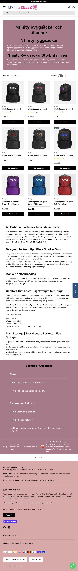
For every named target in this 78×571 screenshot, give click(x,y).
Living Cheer (11, 566)
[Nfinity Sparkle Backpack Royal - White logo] (39, 185)
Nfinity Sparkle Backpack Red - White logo (63, 202)
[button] (73, 7)
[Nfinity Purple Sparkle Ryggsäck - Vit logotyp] (13, 185)
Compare (53, 76)
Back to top (39, 457)
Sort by (6, 76)
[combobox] (39, 13)
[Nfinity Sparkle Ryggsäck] (13, 92)
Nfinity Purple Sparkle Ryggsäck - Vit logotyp (10, 202)
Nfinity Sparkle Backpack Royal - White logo (37, 203)
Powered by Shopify (21, 566)
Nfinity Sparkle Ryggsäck (11, 109)
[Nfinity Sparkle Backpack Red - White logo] (65, 185)
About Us (9, 515)
